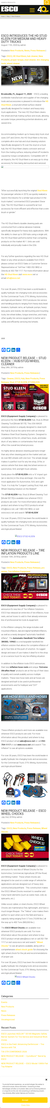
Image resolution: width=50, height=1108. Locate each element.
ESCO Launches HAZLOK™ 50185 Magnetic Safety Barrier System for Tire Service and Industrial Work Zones (24, 1037)
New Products (16, 16)
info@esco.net (13, 278)
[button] (46, 1079)
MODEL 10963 (8, 641)
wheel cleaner (13, 63)
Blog (8, 16)
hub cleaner (32, 56)
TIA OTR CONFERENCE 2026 (14, 1051)
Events (4, 1002)
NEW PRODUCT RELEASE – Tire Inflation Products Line (23, 552)
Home (3, 16)
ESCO (9, 56)
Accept (25, 1100)
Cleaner (10, 378)
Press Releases (37, 50)
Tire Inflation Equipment (19, 571)
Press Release (34, 568)
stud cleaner (30, 60)
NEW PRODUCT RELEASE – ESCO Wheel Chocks (23, 812)
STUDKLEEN (34, 382)
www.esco (27, 274)
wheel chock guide (24, 949)
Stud (12, 382)
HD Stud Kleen (19, 56)
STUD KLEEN (21, 382)
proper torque (17, 60)
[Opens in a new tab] (25, 397)
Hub (23, 378)
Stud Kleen (42, 190)
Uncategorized (8, 1019)
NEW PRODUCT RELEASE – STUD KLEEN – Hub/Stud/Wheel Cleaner (23, 361)
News (27, 50)
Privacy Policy (25, 1105)
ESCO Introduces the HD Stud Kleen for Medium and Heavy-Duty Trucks (24, 39)
